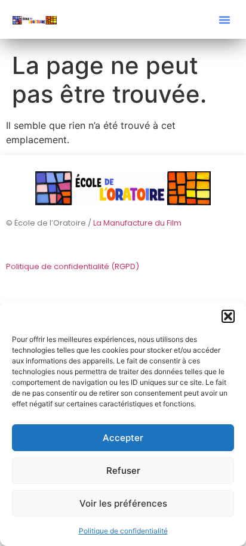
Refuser (123, 470)
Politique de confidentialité (123, 530)
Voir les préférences (123, 503)
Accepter (123, 437)
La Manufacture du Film (137, 223)
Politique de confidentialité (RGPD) (72, 266)
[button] (228, 316)
